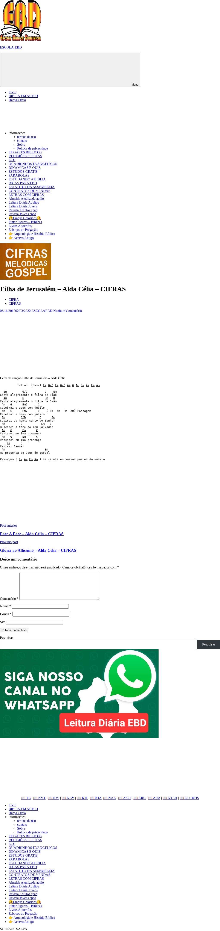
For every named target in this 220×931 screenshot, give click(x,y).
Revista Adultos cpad (23, 210)
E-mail (6, 614)
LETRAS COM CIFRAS (26, 194)
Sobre (21, 144)
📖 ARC (139, 798)
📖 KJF (82, 798)
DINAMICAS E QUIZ (25, 167)
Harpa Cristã (17, 100)
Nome (5, 606)
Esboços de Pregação (23, 229)
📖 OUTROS (189, 798)
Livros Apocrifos (20, 226)
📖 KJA (96, 798)
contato (22, 140)
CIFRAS (15, 303)
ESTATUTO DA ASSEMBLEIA (32, 187)
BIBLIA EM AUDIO (23, 96)
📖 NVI (53, 798)
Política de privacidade (32, 148)
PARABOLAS (19, 175)
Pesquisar (6, 637)
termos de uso (26, 137)
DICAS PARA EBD (23, 183)
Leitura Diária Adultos (24, 202)
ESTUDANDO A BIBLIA (27, 179)
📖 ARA (154, 798)
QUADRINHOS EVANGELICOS (33, 164)
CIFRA (14, 299)
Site (2, 622)
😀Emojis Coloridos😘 (25, 218)
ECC (12, 160)
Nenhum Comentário (67, 311)
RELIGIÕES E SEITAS (25, 156)
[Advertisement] (110, 343)
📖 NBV (68, 798)
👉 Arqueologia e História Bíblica (32, 234)
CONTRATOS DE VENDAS (29, 191)
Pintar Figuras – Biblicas (25, 222)
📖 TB (26, 798)
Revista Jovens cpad (22, 214)
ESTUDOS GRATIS (23, 171)
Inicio (12, 92)
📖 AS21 (124, 798)
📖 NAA (109, 798)
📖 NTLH (170, 798)
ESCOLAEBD (42, 311)
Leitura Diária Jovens (23, 206)
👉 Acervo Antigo (21, 238)
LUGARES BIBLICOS (25, 152)
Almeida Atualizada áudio (26, 198)
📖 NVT (39, 798)
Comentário (9, 598)
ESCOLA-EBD (11, 47)
